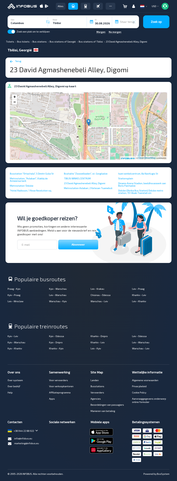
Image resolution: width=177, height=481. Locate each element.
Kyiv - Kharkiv (15, 348)
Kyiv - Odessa (56, 336)
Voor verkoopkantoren (61, 386)
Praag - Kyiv (14, 288)
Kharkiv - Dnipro (99, 336)
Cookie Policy (139, 392)
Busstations (97, 386)
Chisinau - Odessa (100, 295)
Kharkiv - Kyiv (56, 348)
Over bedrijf (14, 386)
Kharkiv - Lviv (139, 295)
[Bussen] (73, 6)
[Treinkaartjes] (85, 6)
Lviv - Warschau (57, 295)
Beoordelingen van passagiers (107, 404)
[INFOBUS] (22, 6)
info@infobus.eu (23, 438)
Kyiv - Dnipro (56, 342)
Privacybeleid (139, 386)
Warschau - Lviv (99, 301)
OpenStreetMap (147, 157)
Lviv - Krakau (97, 288)
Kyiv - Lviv (13, 336)
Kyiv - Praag (14, 295)
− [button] (14, 102)
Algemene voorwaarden (145, 380)
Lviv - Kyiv (96, 348)
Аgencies (96, 398)
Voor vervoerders (58, 380)
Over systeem (15, 380)
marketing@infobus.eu (26, 443)
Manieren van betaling (103, 410)
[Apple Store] (41, 6)
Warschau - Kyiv (58, 301)
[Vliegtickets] (98, 6)
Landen (95, 380)
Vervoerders (97, 392)
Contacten (15, 422)
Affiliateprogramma (60, 392)
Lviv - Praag (138, 288)
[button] (110, 6)
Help (10, 392)
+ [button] (14, 97)
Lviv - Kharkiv (139, 301)
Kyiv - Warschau (58, 288)
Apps (52, 398)
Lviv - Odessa (139, 336)
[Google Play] (46, 6)
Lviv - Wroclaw (16, 301)
